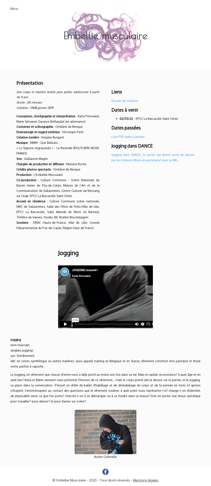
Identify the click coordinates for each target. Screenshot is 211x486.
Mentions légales (145, 480)
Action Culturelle (105, 456)
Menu (14, 9)
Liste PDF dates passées (128, 136)
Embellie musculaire (106, 35)
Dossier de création (124, 100)
